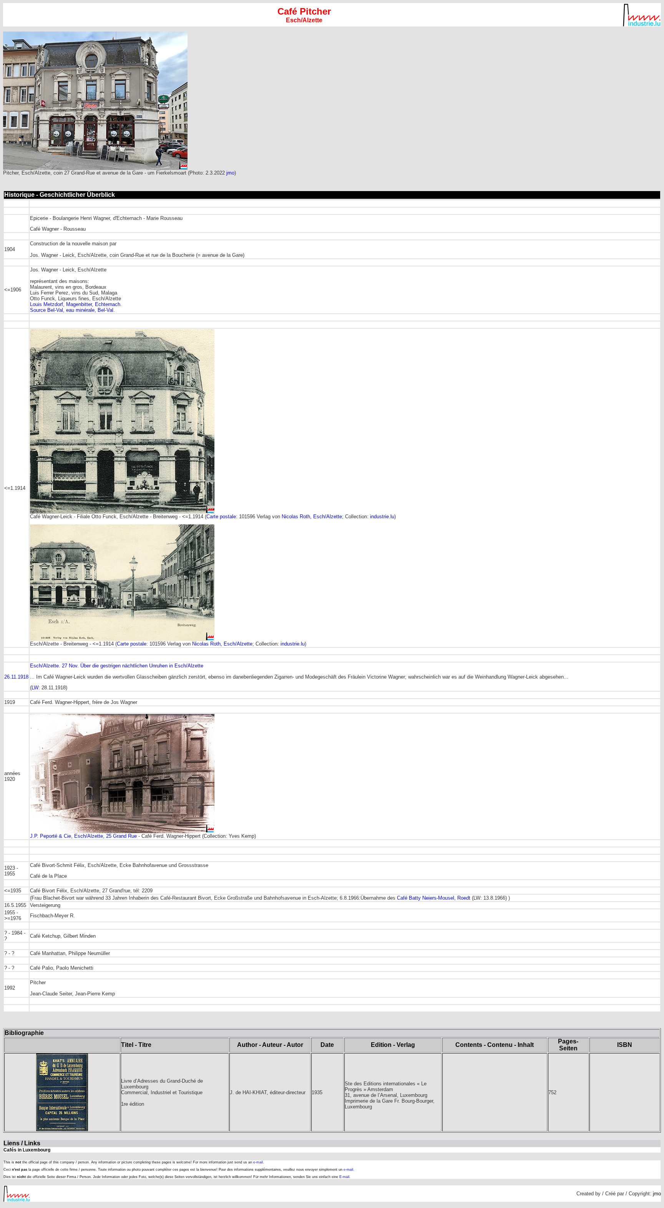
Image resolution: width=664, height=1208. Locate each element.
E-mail (344, 1177)
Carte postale (221, 516)
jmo (230, 173)
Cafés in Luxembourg (26, 1150)
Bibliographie (24, 1033)
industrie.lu (382, 516)
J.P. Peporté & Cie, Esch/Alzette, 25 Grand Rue (83, 836)
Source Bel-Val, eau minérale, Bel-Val (71, 310)
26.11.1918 (16, 677)
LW (35, 688)
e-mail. (258, 1162)
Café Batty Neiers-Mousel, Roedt (433, 898)
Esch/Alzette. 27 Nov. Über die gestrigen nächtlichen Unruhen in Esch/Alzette (116, 666)
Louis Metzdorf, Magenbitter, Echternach (75, 304)
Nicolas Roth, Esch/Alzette (312, 516)
